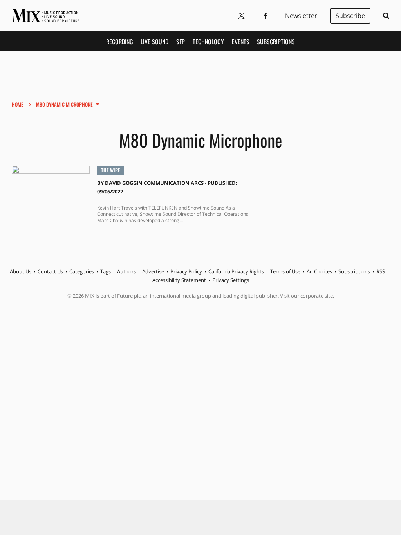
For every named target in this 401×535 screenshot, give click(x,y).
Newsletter (301, 15)
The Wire (110, 170)
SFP (180, 41)
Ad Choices (319, 271)
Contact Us (50, 271)
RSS (380, 271)
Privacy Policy (186, 271)
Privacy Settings (230, 280)
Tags (105, 271)
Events (240, 41)
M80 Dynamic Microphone (64, 104)
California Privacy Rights (236, 271)
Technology (208, 41)
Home (17, 104)
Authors (126, 271)
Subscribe (350, 15)
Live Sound (154, 41)
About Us (20, 271)
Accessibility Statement (179, 280)
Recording (119, 41)
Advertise (153, 271)
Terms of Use (285, 271)
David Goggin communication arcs (154, 182)
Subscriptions (276, 41)
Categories (81, 271)
